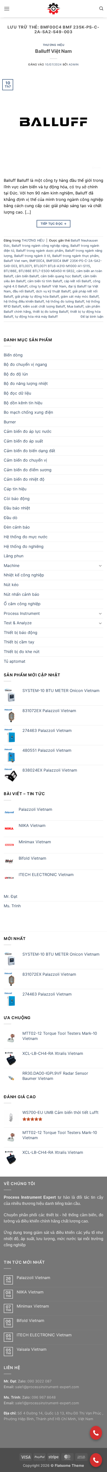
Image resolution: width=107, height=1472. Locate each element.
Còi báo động (17, 498)
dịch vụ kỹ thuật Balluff (53, 291)
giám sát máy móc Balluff (80, 296)
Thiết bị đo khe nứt (22, 651)
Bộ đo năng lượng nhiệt (26, 383)
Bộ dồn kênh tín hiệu (23, 402)
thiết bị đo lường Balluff (50, 311)
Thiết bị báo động (20, 632)
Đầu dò (10, 517)
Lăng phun (13, 555)
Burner (10, 421)
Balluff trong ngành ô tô (32, 256)
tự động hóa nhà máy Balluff (36, 316)
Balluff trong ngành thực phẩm (75, 256)
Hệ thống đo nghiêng (24, 546)
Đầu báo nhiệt (17, 507)
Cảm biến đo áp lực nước (28, 431)
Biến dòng (13, 354)
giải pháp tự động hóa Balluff (37, 296)
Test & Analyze (18, 622)
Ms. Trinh (12, 905)
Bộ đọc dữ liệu (17, 393)
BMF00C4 (36, 261)
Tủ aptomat (14, 661)
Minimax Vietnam (35, 842)
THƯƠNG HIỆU (53, 45)
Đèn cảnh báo (17, 527)
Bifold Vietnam (32, 858)
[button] (7, 8)
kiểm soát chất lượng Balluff (44, 306)
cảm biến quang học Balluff (61, 276)
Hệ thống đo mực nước (26, 536)
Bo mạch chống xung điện (28, 412)
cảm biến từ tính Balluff (44, 281)
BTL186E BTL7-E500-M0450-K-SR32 (46, 271)
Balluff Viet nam (15, 261)
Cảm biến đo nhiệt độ (24, 479)
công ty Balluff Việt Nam (47, 286)
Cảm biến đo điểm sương (28, 469)
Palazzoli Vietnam (35, 809)
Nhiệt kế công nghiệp (24, 574)
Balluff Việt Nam (53, 51)
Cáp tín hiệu (15, 488)
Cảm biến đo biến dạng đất (29, 450)
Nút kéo (11, 584)
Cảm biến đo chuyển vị (25, 460)
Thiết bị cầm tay (19, 641)
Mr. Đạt (10, 896)
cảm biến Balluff (27, 276)
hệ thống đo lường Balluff (65, 301)
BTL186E (10, 271)
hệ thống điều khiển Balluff (24, 301)
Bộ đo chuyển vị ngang (25, 364)
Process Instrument (22, 613)
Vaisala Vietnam (32, 1349)
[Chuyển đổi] (100, 565)
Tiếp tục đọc (53, 223)
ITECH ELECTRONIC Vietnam (46, 874)
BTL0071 (25, 266)
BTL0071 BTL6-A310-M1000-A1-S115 (62, 266)
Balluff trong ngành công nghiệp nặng (40, 246)
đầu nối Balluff (23, 291)
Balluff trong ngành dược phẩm (39, 250)
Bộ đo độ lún (16, 374)
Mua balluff (75, 306)
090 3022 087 (39, 1381)
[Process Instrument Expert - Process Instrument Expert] (53, 8)
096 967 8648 (44, 1397)
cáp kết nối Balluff (77, 281)
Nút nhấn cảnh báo (21, 594)
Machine (11, 565)
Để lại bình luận (92, 316)
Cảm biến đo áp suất (23, 440)
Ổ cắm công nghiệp (22, 603)
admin (74, 64)
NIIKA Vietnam (32, 825)
